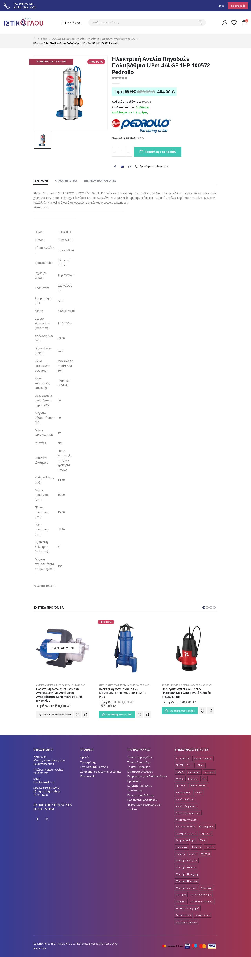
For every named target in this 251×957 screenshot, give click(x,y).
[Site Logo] (23, 23)
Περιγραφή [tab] (40, 180)
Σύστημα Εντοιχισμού (187, 908)
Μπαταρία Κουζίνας (186, 860)
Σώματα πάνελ (183, 915)
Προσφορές (238, 5)
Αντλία (198, 792)
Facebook (115, 166)
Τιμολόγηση (134, 790)
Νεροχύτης (207, 887)
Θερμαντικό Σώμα (185, 840)
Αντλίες (40, 685)
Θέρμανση (205, 833)
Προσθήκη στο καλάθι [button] (56, 714)
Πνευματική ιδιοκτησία (94, 767)
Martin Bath (194, 772)
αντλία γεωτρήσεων (186, 921)
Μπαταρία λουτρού (186, 887)
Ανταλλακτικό (183, 792)
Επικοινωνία (87, 776)
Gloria (200, 765)
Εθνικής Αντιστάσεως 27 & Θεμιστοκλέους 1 (49, 762)
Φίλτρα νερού (202, 915)
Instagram (47, 819)
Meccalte (209, 772)
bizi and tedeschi (203, 758)
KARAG (179, 772)
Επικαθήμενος (206, 826)
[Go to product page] (125, 648)
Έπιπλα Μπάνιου (198, 785)
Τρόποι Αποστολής (138, 762)
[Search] (200, 22)
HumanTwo (39, 948)
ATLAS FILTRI (183, 758)
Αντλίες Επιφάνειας (186, 806)
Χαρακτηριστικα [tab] (66, 180)
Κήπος (202, 840)
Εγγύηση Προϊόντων (139, 785)
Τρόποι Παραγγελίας (139, 757)
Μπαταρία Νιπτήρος (186, 881)
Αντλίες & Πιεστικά (54, 685)
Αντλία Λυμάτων (185, 799)
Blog (221, 5)
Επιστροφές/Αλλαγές (140, 771)
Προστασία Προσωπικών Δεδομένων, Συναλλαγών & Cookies (144, 804)
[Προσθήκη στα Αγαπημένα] (76, 714)
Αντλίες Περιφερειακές (188, 812)
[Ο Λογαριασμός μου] (225, 22)
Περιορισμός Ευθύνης (140, 795)
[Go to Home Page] (34, 38)
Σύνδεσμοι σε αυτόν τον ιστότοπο (100, 771)
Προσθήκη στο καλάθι (160, 152)
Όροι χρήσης (88, 762)
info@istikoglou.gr (44, 782)
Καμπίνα (196, 846)
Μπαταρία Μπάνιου (186, 867)
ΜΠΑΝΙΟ (205, 853)
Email (122, 166)
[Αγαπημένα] (234, 22)
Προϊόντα (72, 23)
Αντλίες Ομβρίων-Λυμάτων (79, 685)
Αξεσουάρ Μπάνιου (186, 819)
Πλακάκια (181, 901)
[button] (204, 607)
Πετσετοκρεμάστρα (201, 894)
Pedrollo (192, 778)
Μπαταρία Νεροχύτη (187, 874)
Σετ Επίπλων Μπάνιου (202, 901)
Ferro (190, 765)
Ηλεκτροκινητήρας (186, 833)
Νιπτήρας (181, 894)
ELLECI (179, 765)
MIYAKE (180, 778)
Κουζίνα (180, 853)
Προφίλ (84, 757)
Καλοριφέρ (182, 846)
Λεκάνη (193, 853)
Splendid (181, 785)
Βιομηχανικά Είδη (185, 826)
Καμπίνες (210, 846)
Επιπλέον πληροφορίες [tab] (100, 180)
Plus (204, 778)
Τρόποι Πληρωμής (138, 767)
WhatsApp (129, 166)
